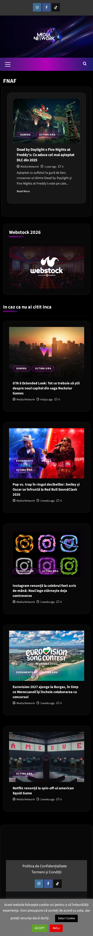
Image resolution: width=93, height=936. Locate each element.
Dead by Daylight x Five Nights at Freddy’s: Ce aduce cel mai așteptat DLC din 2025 (45, 155)
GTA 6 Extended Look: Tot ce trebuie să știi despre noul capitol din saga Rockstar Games (46, 388)
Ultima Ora (47, 134)
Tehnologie (25, 571)
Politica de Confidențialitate (44, 866)
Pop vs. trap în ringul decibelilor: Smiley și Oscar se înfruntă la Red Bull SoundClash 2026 (46, 489)
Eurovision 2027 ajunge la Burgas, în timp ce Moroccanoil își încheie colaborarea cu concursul (45, 692)
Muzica (46, 461)
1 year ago (50, 167)
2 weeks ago (47, 501)
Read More (23, 191)
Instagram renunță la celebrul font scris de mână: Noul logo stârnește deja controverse (44, 590)
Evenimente (24, 461)
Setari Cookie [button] (66, 918)
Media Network (30, 167)
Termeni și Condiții (46, 872)
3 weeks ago (47, 703)
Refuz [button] (56, 928)
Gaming (25, 134)
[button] (8, 64)
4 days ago (46, 400)
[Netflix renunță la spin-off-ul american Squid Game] (46, 757)
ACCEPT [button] (40, 928)
